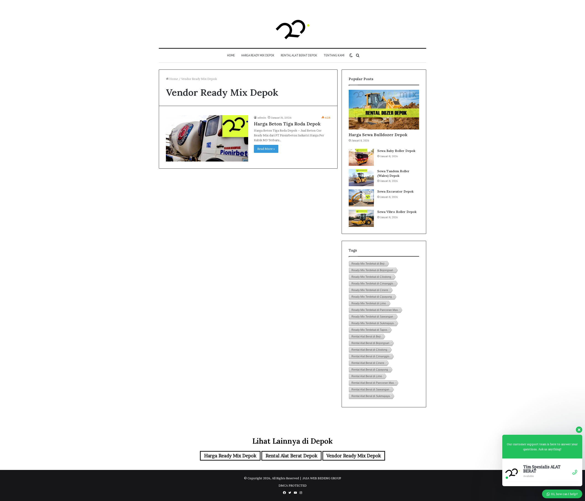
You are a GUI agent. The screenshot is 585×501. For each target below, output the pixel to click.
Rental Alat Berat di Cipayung (369, 369)
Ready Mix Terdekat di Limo (368, 303)
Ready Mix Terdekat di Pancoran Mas (374, 310)
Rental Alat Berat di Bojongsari (370, 343)
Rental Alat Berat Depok (299, 55)
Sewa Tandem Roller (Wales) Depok (393, 173)
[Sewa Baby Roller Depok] (361, 157)
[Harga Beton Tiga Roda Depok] (207, 138)
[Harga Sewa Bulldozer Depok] (384, 110)
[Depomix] (292, 28)
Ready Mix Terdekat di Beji (368, 263)
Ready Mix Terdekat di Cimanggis (372, 283)
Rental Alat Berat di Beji (366, 336)
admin (261, 117)
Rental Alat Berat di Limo (366, 376)
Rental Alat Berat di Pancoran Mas (372, 382)
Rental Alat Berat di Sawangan (370, 389)
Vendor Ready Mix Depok (354, 456)
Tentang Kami (334, 55)
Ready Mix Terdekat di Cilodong (371, 276)
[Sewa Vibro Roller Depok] (361, 218)
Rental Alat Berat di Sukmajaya (370, 396)
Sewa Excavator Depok (395, 191)
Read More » (266, 149)
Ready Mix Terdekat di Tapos (369, 329)
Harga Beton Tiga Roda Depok (287, 124)
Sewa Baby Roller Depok (396, 151)
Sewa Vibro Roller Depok (397, 212)
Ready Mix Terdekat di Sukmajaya (372, 323)
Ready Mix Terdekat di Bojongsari (372, 270)
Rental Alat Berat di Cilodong (369, 349)
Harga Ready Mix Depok (257, 55)
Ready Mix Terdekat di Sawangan (372, 316)
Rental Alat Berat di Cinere (367, 363)
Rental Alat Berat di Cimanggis (370, 356)
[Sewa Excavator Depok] (361, 198)
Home (231, 55)
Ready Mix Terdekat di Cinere (369, 290)
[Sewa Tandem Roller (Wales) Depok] (361, 177)
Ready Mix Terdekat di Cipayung (371, 296)
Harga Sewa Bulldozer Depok (378, 134)
